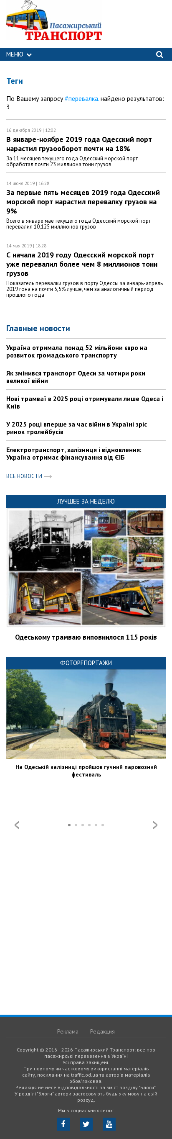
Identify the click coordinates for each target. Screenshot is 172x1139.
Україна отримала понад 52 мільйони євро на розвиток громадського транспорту (76, 351)
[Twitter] (86, 1124)
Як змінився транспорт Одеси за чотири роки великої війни (75, 377)
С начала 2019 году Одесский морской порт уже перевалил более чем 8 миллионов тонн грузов (81, 264)
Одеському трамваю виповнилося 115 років (86, 637)
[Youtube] (109, 1124)
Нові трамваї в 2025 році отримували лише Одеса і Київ (84, 402)
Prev (17, 825)
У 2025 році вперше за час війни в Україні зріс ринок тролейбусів (76, 428)
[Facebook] (63, 1124)
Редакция (102, 1031)
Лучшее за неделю (86, 501)
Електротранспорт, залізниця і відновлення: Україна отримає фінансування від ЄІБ (74, 453)
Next (155, 825)
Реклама (67, 1031)
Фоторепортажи (86, 663)
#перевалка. (82, 98)
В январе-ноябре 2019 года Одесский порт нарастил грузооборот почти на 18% (79, 143)
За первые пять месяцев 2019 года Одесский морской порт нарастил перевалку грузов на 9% (83, 202)
